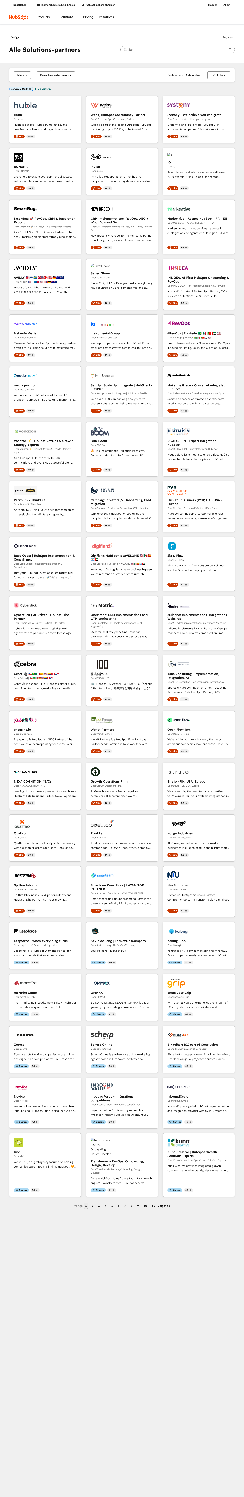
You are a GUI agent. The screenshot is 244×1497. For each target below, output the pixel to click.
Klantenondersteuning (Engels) (58, 5)
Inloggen (212, 5)
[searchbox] (177, 49)
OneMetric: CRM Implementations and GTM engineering (119, 616)
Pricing (88, 17)
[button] (228, 37)
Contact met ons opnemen (100, 5)
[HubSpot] (18, 17)
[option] (20, 75)
